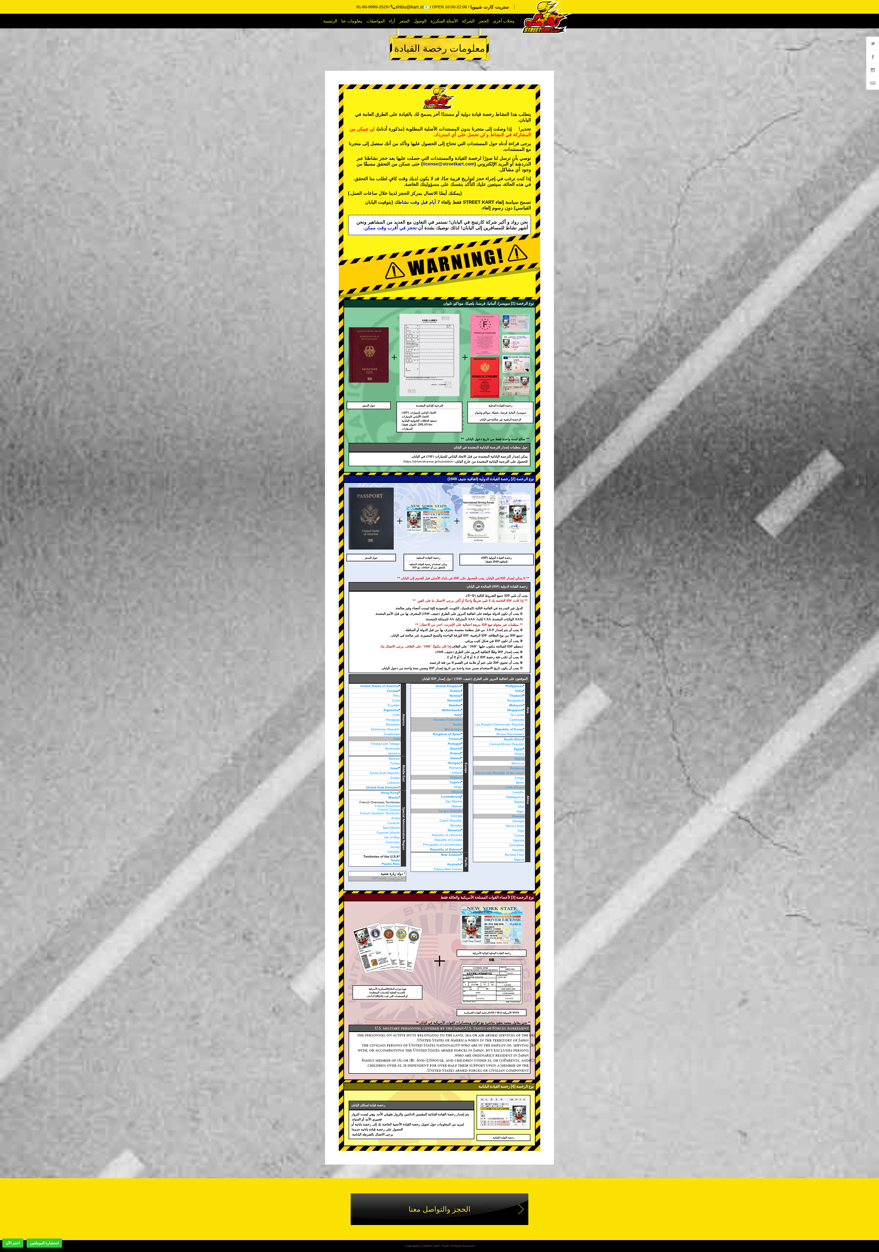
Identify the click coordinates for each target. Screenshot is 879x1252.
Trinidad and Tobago (385, 743)
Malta (458, 787)
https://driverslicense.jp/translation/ (428, 461)
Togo (520, 830)
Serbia (457, 724)
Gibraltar (393, 852)
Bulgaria (456, 777)
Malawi (519, 802)
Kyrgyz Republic (450, 811)
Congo (519, 778)
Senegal (518, 821)
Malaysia (516, 705)
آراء (392, 21)
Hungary (454, 763)
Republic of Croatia (448, 840)
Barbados (393, 724)
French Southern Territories (380, 813)
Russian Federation (448, 719)
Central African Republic (506, 744)
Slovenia (454, 830)
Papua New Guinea (448, 869)
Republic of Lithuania (447, 835)
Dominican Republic (385, 729)
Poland (455, 753)
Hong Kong (390, 792)
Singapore (515, 710)
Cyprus (455, 782)
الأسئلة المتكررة (444, 21)
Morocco (518, 763)
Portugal (454, 743)
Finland (455, 739)
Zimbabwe (516, 845)
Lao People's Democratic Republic (499, 724)
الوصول (420, 21)
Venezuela (392, 748)
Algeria (519, 758)
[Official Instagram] (872, 69)
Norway (455, 695)
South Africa (513, 739)
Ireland (455, 758)
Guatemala (392, 734)
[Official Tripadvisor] (872, 83)
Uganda (518, 840)
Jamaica (394, 753)
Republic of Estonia (445, 849)
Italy (457, 715)
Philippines (514, 686)
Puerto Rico (391, 864)
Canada (393, 691)
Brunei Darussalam (510, 734)
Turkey (395, 763)
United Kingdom (448, 686)
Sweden (455, 705)
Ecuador (394, 705)
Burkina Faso (514, 854)
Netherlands (451, 710)
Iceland (457, 772)
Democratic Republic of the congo (499, 773)
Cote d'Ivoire (515, 787)
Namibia (518, 850)
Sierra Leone (514, 826)
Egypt (518, 749)
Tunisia (519, 835)
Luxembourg (451, 796)
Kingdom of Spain (447, 734)
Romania (455, 768)
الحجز (484, 21)
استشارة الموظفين (44, 1243)
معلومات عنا (351, 21)
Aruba (395, 818)
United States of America (379, 686)
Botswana (517, 768)
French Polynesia (387, 806)
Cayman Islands (388, 832)
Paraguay (393, 719)
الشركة (468, 21)
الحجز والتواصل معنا (439, 1209)
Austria (455, 748)
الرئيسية (330, 21)
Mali (521, 806)
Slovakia (456, 825)
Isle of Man (392, 837)
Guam (395, 860)
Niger (520, 811)
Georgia (456, 816)
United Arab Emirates (382, 787)
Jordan (395, 778)
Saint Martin (391, 827)
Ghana (519, 754)
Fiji (460, 859)
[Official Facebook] (872, 56)
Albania (456, 792)
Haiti (396, 739)
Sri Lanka (517, 715)
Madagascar (515, 797)
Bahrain (394, 758)
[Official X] (872, 43)
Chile (396, 715)
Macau (393, 797)
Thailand (516, 695)
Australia (454, 864)
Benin (520, 782)
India (519, 691)
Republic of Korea (509, 729)
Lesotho (518, 792)
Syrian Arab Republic (385, 773)
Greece (455, 691)
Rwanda (518, 816)
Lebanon (393, 782)
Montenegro (453, 729)
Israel (394, 768)
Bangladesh (515, 700)
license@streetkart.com (449, 163)
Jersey (395, 847)
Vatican (457, 806)
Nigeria (519, 859)
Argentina (391, 710)
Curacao (394, 823)
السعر (404, 21)
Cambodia (516, 719)
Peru (396, 695)
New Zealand (451, 854)
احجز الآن (13, 1243)
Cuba (396, 700)
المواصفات (375, 21)
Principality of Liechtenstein (442, 844)
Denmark (454, 700)
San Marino (453, 801)
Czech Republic (451, 820)
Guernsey (393, 842)
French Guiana (389, 809)
